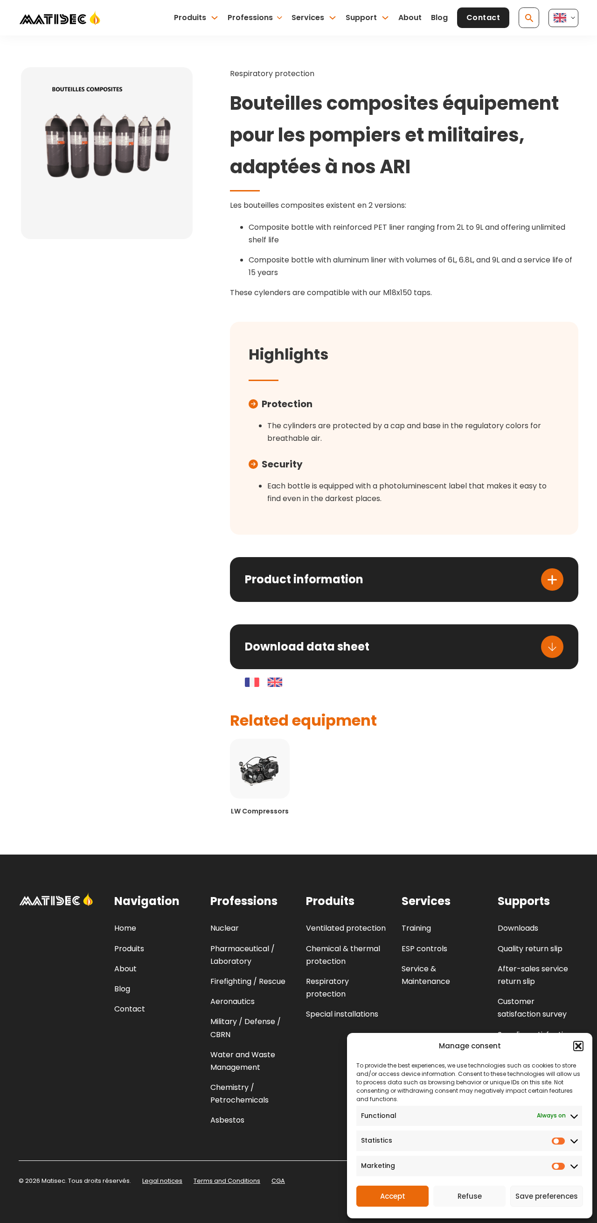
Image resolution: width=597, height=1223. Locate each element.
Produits (190, 17)
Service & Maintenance (426, 975)
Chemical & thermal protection (343, 955)
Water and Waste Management (242, 1061)
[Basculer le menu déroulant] (214, 17)
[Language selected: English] (563, 18)
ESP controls (424, 948)
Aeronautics (232, 1001)
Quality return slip (530, 948)
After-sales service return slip (533, 975)
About (410, 17)
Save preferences (546, 1196)
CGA (278, 1181)
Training (416, 928)
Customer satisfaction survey (532, 1007)
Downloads (518, 928)
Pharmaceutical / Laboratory (242, 955)
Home (125, 928)
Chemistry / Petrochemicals (239, 1093)
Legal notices (162, 1181)
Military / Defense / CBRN (245, 1027)
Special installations (342, 1014)
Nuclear (224, 928)
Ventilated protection (346, 928)
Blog (439, 17)
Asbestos (227, 1120)
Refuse (470, 1196)
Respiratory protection (272, 73)
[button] (578, 1046)
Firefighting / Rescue (247, 981)
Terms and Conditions (227, 1181)
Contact (483, 17)
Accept (392, 1196)
